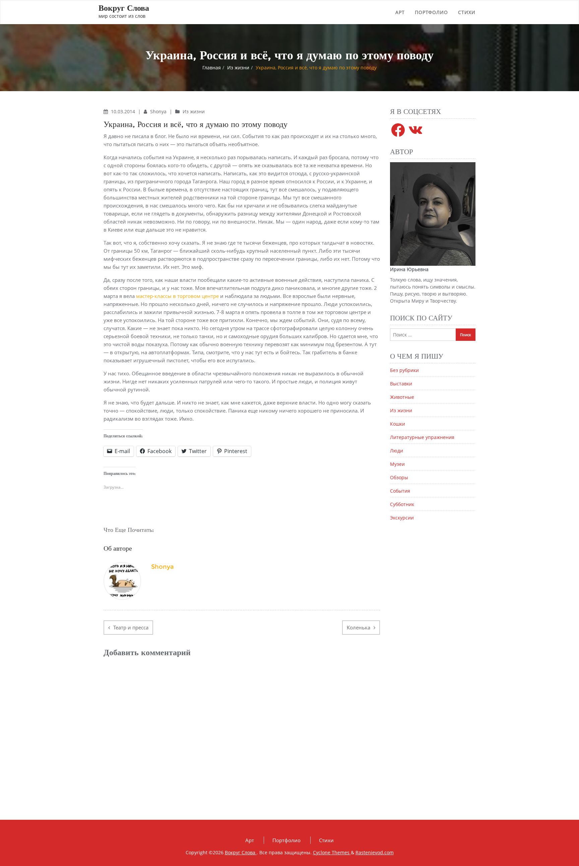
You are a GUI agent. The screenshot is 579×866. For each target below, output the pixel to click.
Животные (402, 397)
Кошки (397, 424)
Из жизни (238, 67)
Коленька (358, 627)
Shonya (159, 111)
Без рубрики (404, 370)
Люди (396, 450)
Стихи (466, 12)
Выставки (401, 383)
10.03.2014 (123, 111)
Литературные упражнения (422, 437)
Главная (211, 67)
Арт (400, 12)
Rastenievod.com (375, 852)
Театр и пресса (130, 627)
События (400, 491)
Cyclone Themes (332, 852)
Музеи (397, 464)
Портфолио (431, 12)
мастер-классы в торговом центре (177, 296)
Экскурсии (402, 517)
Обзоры (399, 477)
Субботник (402, 504)
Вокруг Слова (241, 852)
